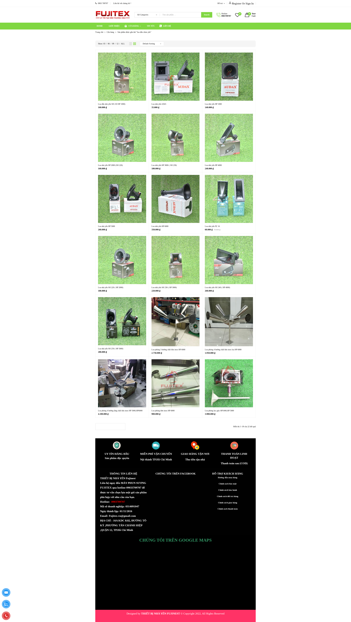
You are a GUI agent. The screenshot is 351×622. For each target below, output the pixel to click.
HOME (100, 26)
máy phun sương (156, 618)
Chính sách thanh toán (228, 509)
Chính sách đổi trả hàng (227, 496)
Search (207, 15)
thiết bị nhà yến (176, 618)
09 (113, 44)
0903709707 (226, 16)
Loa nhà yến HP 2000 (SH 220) (110, 165)
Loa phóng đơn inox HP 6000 (163, 411)
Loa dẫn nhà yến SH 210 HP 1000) (111, 104)
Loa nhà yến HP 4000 (213, 165)
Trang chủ (99, 32)
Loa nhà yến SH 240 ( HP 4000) (217, 287)
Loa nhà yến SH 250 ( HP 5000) (110, 349)
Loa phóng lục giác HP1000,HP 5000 (219, 411)
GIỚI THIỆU (114, 26)
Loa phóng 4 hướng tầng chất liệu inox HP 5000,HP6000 (120, 411)
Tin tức (151, 26)
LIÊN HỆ (167, 26)
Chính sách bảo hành (227, 490)
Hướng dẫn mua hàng (227, 477)
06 (109, 44)
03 (104, 44)
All (123, 44)
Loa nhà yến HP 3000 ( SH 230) (164, 165)
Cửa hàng (110, 32)
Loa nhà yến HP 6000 (160, 226)
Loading (110, 427)
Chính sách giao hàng (227, 503)
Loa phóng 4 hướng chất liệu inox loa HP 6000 (223, 350)
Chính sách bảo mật (228, 484)
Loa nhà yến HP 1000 (213, 104)
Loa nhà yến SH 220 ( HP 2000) (110, 287)
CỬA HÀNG (133, 26)
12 (117, 44)
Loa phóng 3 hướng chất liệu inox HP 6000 (168, 350)
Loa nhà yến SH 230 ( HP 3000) (164, 287)
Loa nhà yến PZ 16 (212, 226)
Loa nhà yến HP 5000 (106, 226)
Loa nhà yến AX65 (159, 104)
